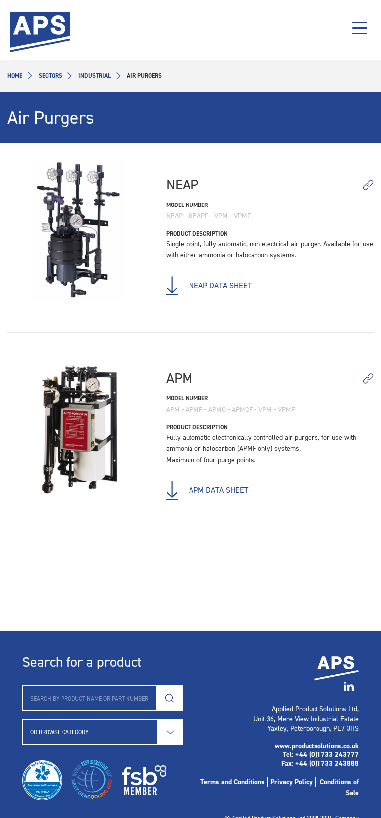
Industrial (94, 76)
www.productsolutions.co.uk (317, 745)
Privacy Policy (291, 782)
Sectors (50, 76)
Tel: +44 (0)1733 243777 (321, 754)
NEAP (182, 184)
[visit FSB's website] (140, 780)
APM (179, 378)
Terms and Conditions (232, 782)
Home (14, 76)
